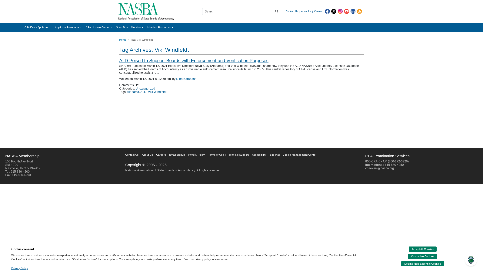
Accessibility (259, 154)
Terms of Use (216, 154)
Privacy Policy (196, 154)
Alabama (133, 92)
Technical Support (238, 154)
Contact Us (131, 154)
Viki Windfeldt (157, 92)
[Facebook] (327, 11)
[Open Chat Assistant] (471, 260)
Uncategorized (145, 88)
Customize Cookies (422, 256)
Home (122, 39)
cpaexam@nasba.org (379, 168)
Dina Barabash (186, 78)
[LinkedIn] (353, 11)
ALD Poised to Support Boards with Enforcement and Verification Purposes (193, 60)
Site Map (275, 154)
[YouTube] (346, 11)
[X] (333, 11)
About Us (147, 154)
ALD (143, 92)
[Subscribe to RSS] (359, 11)
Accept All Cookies (423, 249)
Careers (161, 154)
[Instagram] (340, 11)
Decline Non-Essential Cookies (422, 263)
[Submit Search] (277, 11)
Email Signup (177, 154)
